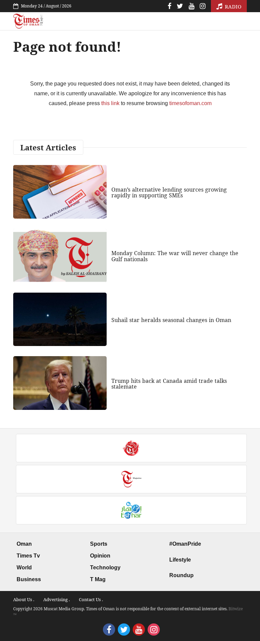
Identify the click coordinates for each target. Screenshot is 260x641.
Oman (24, 544)
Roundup (181, 575)
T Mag (98, 579)
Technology (105, 567)
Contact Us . (91, 599)
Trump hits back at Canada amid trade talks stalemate (169, 384)
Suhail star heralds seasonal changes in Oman (171, 320)
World (24, 567)
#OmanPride (185, 544)
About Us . (23, 599)
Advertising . (56, 599)
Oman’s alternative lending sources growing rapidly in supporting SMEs (169, 192)
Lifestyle (180, 560)
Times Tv (28, 556)
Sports (98, 544)
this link (110, 103)
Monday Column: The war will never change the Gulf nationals (174, 256)
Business (29, 579)
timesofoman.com (190, 103)
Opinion (100, 556)
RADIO (232, 6)
